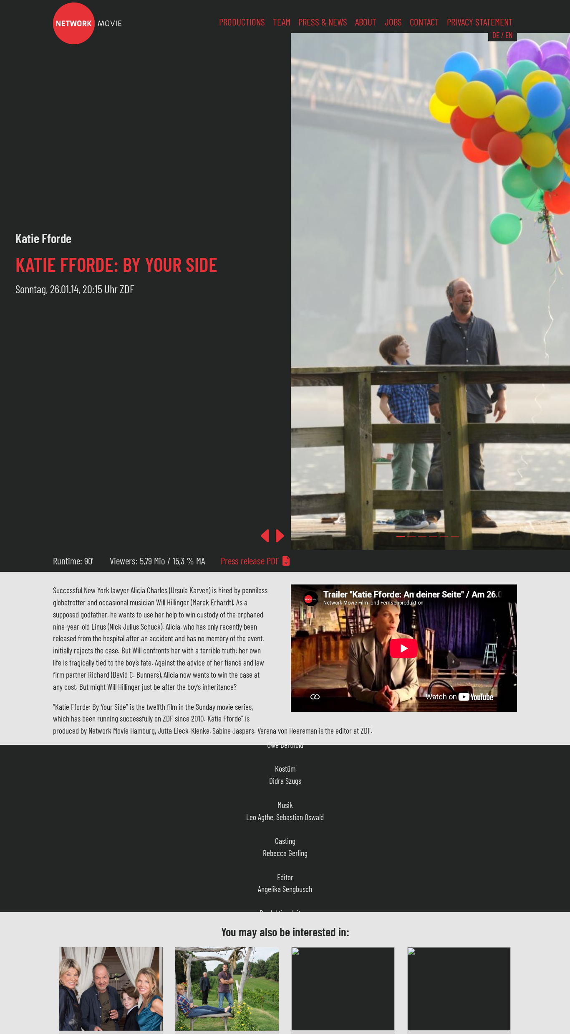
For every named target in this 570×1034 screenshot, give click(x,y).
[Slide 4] (444, 536)
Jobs (393, 22)
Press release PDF (251, 561)
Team (281, 22)
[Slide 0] (400, 536)
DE (495, 35)
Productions (242, 22)
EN (508, 35)
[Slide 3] (433, 536)
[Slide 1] (411, 536)
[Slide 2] (422, 536)
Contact (424, 22)
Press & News (322, 22)
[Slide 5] (455, 536)
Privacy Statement (480, 22)
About (365, 22)
